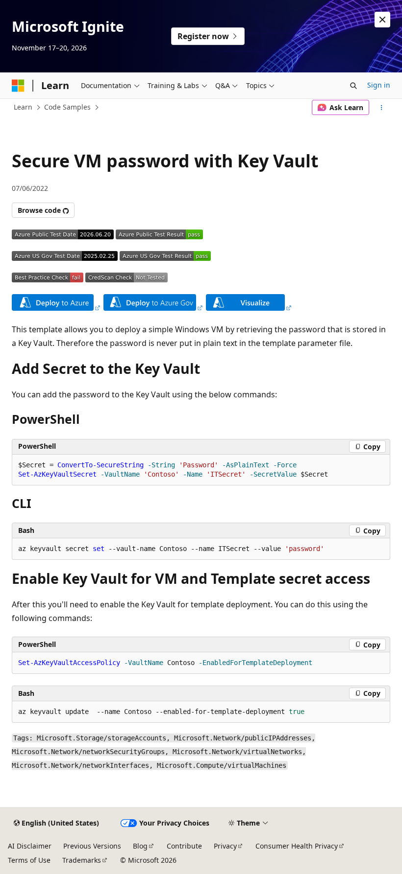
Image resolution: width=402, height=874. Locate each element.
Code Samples (67, 107)
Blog (140, 846)
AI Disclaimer (29, 846)
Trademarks (81, 860)
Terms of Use (29, 860)
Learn (23, 107)
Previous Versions (92, 846)
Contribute (184, 846)
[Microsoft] (18, 85)
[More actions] (381, 107)
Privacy (225, 846)
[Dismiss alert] (382, 19)
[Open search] (353, 85)
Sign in (378, 85)
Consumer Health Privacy (296, 846)
